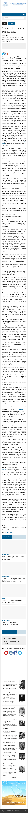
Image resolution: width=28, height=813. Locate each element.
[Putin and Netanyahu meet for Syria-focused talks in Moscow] (14, 574)
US (7, 354)
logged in (12, 641)
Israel (21, 409)
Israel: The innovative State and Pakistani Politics (9, 753)
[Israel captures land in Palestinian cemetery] (14, 618)
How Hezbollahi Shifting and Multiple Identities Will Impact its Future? (10, 708)
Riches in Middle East (19, 39)
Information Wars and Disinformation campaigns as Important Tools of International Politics (10, 695)
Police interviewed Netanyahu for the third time (13, 601)
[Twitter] (3, 54)
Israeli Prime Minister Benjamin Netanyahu (12, 37)
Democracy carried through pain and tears (9, 731)
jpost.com (9, 532)
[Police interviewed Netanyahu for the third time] (14, 596)
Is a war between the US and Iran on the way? (10, 720)
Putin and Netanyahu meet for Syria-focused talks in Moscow (13, 580)
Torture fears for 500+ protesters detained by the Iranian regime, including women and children (9, 766)
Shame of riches (6, 41)
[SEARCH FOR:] (14, 17)
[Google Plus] (7, 54)
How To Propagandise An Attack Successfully (9, 743)
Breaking (4, 554)
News (8, 554)
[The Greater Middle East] (14, 4)
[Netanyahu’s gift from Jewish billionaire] (14, 552)
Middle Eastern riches (7, 39)
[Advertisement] (15, 9)
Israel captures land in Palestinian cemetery (10, 623)
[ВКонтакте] (5, 54)
